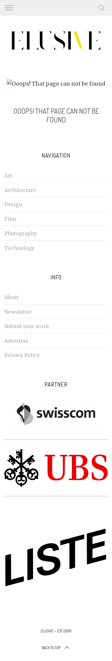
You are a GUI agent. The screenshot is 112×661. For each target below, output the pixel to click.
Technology (19, 248)
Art (8, 176)
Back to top (51, 647)
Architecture (20, 190)
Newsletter (18, 312)
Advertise (16, 341)
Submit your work (26, 326)
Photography (20, 233)
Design (13, 204)
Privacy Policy (22, 355)
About (11, 297)
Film (10, 219)
